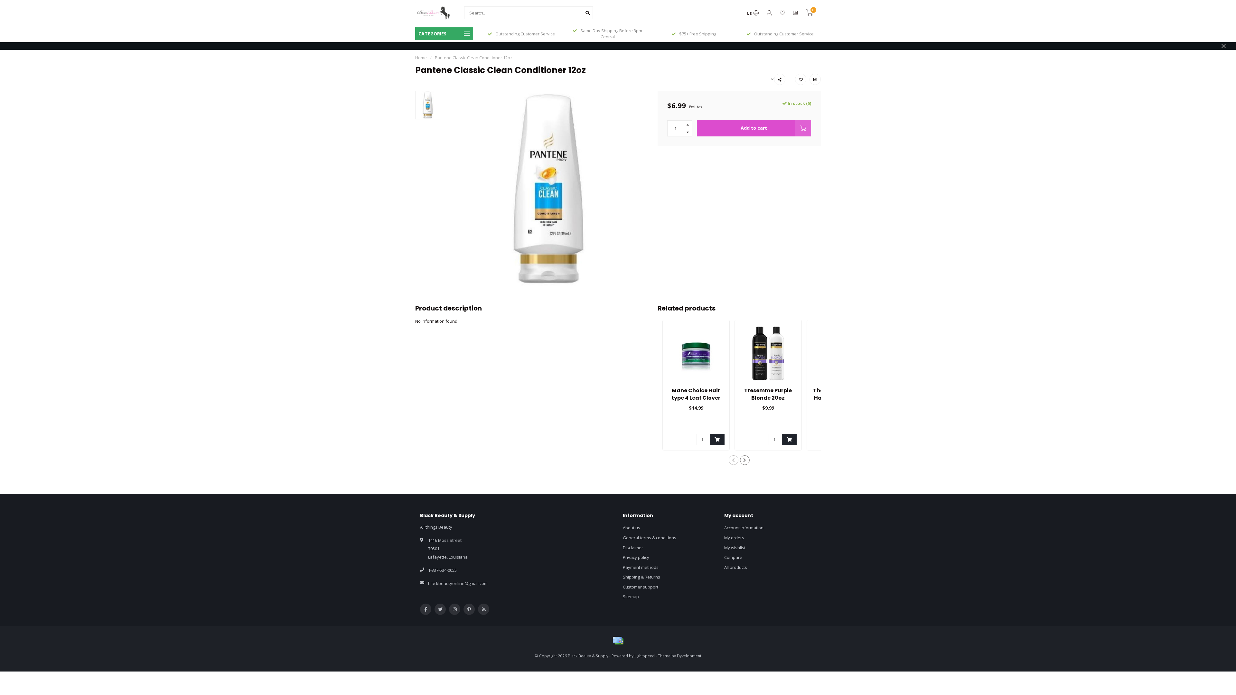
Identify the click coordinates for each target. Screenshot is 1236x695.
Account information (743, 528)
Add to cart (754, 128)
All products (735, 567)
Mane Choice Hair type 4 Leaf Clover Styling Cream (695, 398)
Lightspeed (644, 655)
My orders (734, 538)
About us (631, 528)
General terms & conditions (649, 538)
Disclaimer (633, 548)
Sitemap (631, 596)
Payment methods (641, 567)
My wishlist (734, 548)
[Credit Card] (618, 640)
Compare (733, 557)
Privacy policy (636, 557)
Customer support (640, 587)
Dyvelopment (689, 655)
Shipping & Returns (641, 577)
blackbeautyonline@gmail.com (458, 583)
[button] (733, 460)
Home (421, 57)
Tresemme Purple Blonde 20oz (768, 394)
